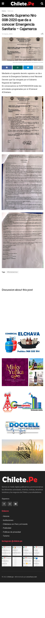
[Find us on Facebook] (4, 504)
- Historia (5, 516)
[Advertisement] (22, 281)
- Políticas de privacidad (11, 532)
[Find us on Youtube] (15, 504)
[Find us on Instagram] (10, 504)
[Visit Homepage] (22, 3)
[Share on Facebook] (7, 67)
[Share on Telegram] (28, 67)
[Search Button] (42, 3)
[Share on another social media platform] (38, 67)
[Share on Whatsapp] (18, 67)
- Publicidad (6, 528)
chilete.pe (10, 577)
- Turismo (5, 536)
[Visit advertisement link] (22, 342)
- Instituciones (7, 520)
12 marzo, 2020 (7, 34)
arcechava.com (31, 577)
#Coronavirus (12, 272)
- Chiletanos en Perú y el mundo (15, 524)
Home (4, 11)
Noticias (10, 11)
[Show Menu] (3, 3)
